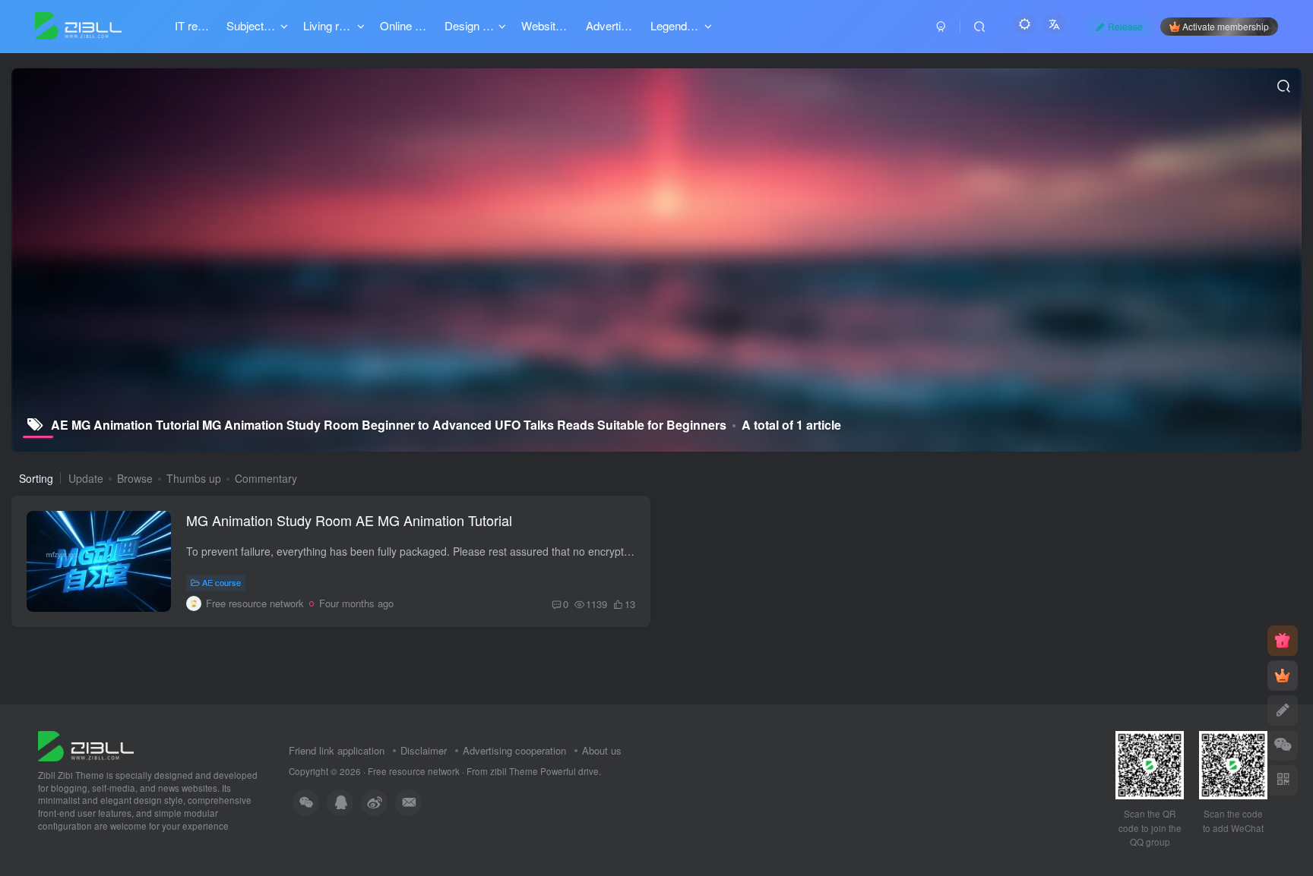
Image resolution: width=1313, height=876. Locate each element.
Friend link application (336, 750)
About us (602, 750)
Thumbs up (193, 478)
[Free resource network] (86, 744)
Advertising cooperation (514, 750)
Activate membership (1225, 26)
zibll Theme (515, 771)
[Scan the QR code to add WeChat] (1282, 745)
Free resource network (414, 771)
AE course (221, 582)
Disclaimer (423, 750)
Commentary (266, 478)
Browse (135, 478)
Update (85, 478)
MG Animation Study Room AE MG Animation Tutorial (349, 520)
